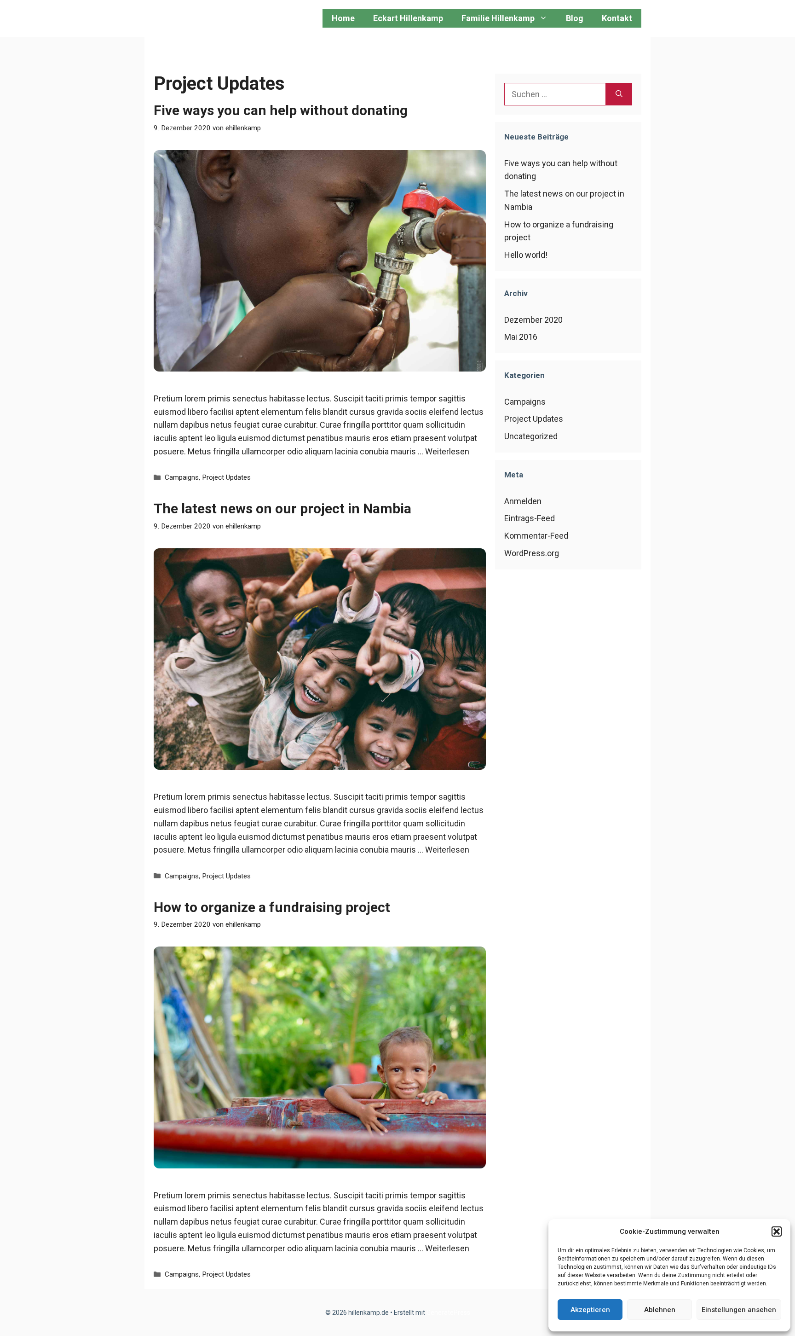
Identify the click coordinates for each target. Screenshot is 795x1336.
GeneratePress (448, 1312)
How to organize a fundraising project (272, 907)
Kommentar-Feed (536, 535)
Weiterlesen (447, 451)
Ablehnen (659, 1310)
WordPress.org (531, 553)
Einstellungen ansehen (739, 1310)
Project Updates (226, 477)
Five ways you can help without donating (281, 110)
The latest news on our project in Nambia (282, 508)
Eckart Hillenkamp (408, 18)
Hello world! (525, 255)
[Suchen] (619, 94)
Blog (574, 18)
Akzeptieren (590, 1310)
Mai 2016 (520, 337)
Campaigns (182, 477)
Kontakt (617, 18)
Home (343, 18)
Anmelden (523, 501)
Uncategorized (531, 436)
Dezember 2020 (533, 320)
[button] (776, 1231)
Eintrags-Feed (529, 518)
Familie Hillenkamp (498, 18)
